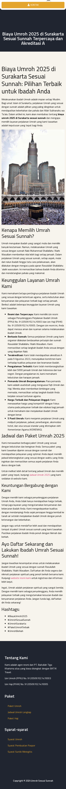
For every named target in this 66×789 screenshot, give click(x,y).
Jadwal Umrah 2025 (40, 475)
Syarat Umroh (15, 739)
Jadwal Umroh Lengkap (19, 712)
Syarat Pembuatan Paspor (21, 745)
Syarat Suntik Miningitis (20, 752)
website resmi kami (21, 578)
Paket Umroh (14, 706)
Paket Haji (13, 718)
